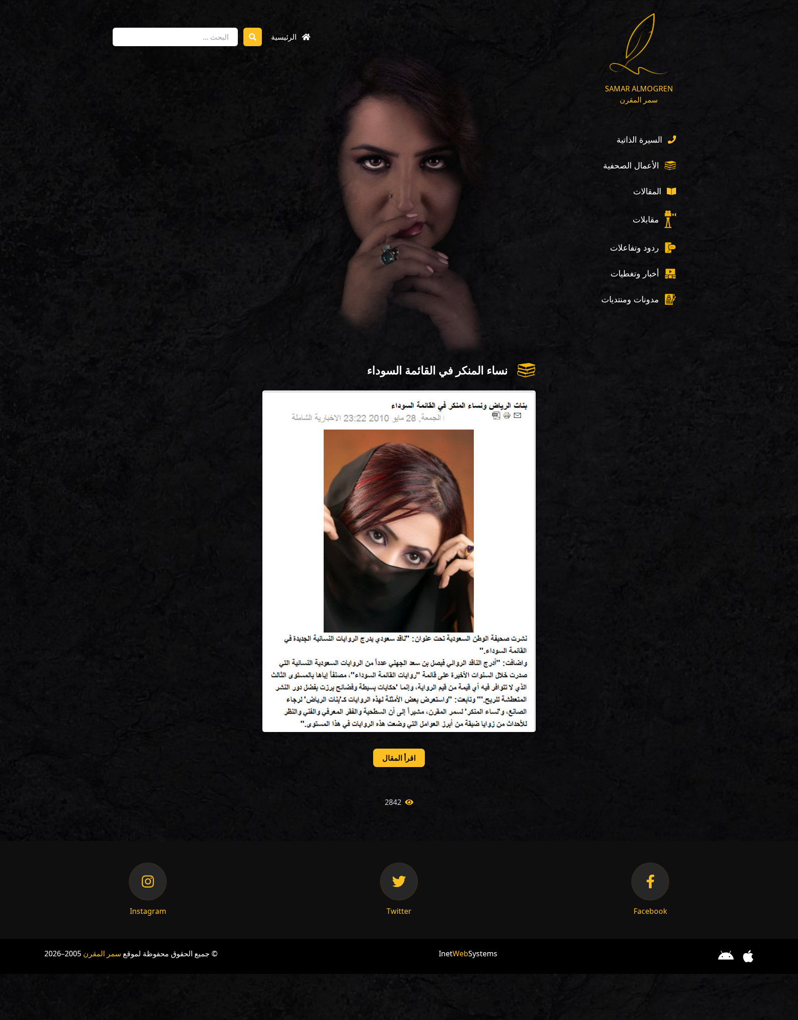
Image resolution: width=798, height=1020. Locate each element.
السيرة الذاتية (639, 139)
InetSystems (468, 953)
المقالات (647, 191)
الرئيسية (283, 37)
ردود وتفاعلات (634, 247)
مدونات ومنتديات (630, 299)
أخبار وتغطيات (635, 273)
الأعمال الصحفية (631, 165)
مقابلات (646, 219)
